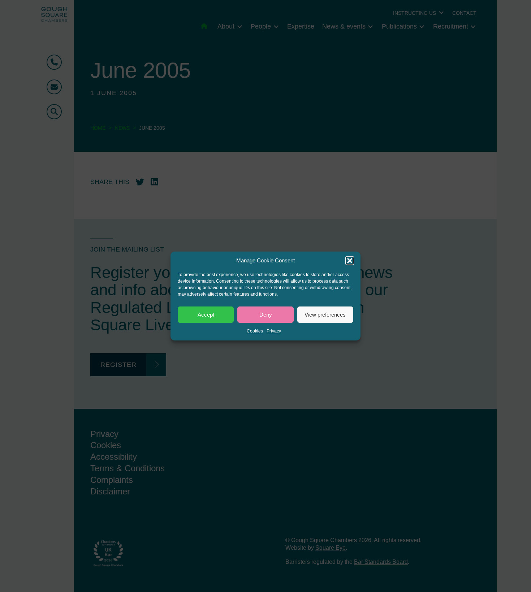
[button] (349, 260)
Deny (265, 315)
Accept (206, 315)
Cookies (255, 331)
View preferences (325, 315)
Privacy (274, 331)
